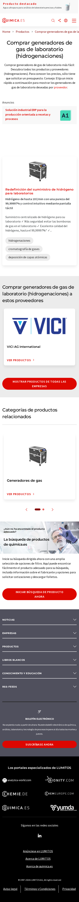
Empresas (9, 633)
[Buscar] (53, 21)
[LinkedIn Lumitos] (39, 836)
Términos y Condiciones (39, 889)
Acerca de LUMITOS (38, 858)
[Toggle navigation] (74, 21)
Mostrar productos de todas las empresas (39, 384)
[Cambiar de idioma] (65, 21)
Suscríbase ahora (39, 744)
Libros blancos (13, 659)
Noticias (8, 619)
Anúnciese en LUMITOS (38, 851)
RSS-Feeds (9, 686)
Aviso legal (10, 889)
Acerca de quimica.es (39, 866)
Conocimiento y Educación (22, 673)
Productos (10, 646)
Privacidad (69, 889)
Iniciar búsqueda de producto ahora (39, 594)
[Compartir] (59, 21)
